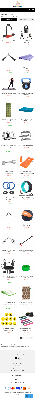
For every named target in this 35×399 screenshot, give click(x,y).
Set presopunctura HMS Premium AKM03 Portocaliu (26, 172)
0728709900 (18, 368)
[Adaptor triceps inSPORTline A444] (9, 57)
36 (29, 338)
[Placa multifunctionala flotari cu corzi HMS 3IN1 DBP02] (9, 267)
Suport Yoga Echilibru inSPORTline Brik (26, 120)
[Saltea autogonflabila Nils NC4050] (9, 110)
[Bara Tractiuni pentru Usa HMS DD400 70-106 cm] (26, 241)
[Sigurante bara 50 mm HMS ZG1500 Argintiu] (9, 136)
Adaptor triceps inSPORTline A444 (9, 67)
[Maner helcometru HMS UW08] (9, 241)
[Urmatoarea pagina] (31, 338)
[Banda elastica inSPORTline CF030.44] (26, 267)
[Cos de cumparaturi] (29, 9)
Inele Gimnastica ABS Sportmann (9, 198)
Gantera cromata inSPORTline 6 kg (8, 172)
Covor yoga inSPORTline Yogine (26, 67)
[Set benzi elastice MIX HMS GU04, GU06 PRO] (26, 319)
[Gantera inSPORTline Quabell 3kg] (26, 31)
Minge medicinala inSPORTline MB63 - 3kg (26, 224)
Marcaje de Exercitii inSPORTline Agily (8, 329)
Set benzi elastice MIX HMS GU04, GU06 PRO (26, 329)
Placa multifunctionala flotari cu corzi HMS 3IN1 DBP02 (9, 277)
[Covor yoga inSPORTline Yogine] (26, 57)
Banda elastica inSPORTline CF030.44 (26, 277)
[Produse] (2, 10)
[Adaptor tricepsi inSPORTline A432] (9, 214)
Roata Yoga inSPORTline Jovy (26, 198)
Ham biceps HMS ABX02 (8, 41)
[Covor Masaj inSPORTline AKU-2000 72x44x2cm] (26, 293)
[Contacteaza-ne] (25, 9)
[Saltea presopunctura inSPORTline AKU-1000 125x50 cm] (9, 293)
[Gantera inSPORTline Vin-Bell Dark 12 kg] (26, 84)
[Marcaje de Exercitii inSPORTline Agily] (9, 319)
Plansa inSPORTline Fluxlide (8, 93)
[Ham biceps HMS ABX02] (9, 31)
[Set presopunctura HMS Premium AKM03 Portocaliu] (26, 162)
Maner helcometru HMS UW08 (8, 250)
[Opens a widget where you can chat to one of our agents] (28, 396)
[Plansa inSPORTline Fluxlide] (9, 84)
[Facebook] (16, 358)
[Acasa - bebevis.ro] (17, 4)
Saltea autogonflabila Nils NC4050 (9, 120)
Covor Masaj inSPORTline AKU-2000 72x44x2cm (26, 303)
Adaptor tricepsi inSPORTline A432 (9, 224)
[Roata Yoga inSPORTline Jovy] (26, 188)
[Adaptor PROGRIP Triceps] (26, 136)
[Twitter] (19, 358)
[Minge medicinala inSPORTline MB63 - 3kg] (26, 214)
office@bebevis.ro (18, 370)
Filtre (10, 19)
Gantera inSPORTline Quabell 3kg (26, 41)
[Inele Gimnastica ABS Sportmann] (9, 188)
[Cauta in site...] (33, 9)
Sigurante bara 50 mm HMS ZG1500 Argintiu (8, 146)
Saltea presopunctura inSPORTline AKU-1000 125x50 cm (9, 303)
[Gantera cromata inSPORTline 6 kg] (9, 162)
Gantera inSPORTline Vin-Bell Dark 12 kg (26, 93)
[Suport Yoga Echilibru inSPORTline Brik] (26, 110)
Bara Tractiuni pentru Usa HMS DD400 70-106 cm (26, 250)
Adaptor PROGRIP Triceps (26, 145)
